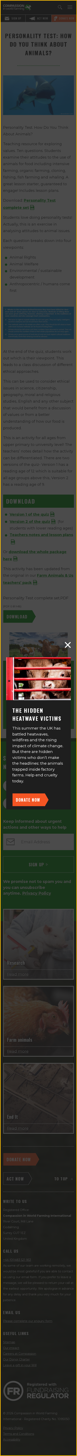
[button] (68, 645)
